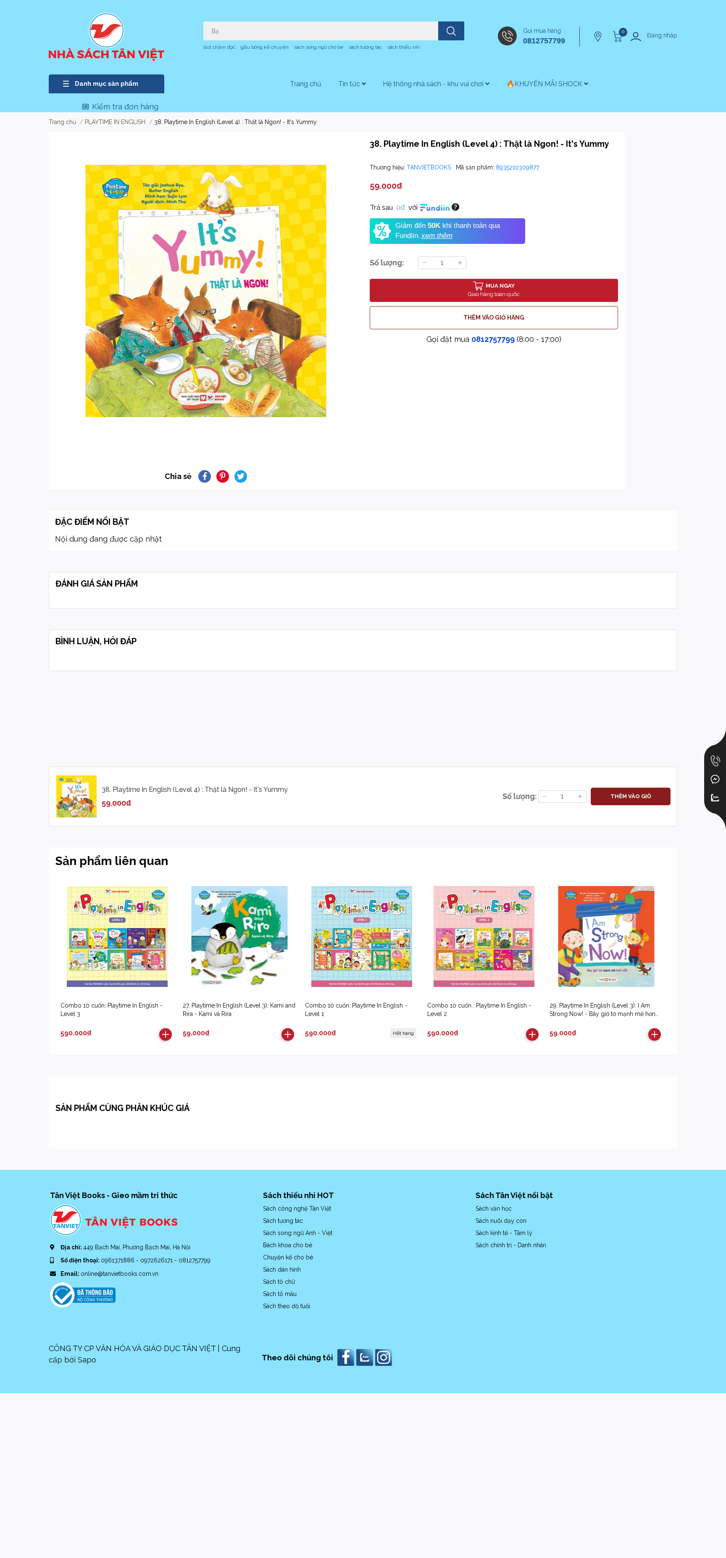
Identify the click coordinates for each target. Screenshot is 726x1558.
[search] (451, 30)
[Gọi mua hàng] (715, 760)
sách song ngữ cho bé (318, 47)
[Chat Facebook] (715, 779)
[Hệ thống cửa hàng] (599, 37)
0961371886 (118, 1260)
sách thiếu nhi (403, 47)
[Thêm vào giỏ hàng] (165, 1034)
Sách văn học (494, 1208)
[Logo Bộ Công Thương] (83, 1294)
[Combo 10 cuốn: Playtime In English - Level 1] (361, 936)
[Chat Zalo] (715, 797)
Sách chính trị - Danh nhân (511, 1245)
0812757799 (544, 41)
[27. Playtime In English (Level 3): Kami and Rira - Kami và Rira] (239, 936)
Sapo (87, 1359)
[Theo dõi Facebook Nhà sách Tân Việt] (346, 1356)
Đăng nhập (662, 35)
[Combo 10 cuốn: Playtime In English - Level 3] (117, 936)
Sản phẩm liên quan (111, 861)
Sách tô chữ (279, 1281)
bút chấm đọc (219, 47)
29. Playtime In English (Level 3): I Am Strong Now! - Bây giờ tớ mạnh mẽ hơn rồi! (602, 1013)
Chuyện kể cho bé (288, 1257)
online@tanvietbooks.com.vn (119, 1273)
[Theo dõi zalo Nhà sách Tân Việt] (365, 1356)
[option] (206, 291)
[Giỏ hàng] (616, 36)
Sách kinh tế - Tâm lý (504, 1233)
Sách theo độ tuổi (286, 1306)
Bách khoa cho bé (287, 1245)
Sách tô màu (280, 1294)
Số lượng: (387, 262)
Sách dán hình (282, 1269)
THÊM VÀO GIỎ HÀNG (493, 317)
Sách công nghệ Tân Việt (297, 1208)
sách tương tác (365, 47)
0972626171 (157, 1260)
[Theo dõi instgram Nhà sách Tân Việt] (384, 1356)
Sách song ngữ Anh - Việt (297, 1233)
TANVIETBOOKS (429, 167)
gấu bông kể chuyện (265, 47)
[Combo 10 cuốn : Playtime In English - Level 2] (484, 936)
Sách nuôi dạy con (501, 1220)
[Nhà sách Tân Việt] (106, 37)
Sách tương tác (283, 1220)
